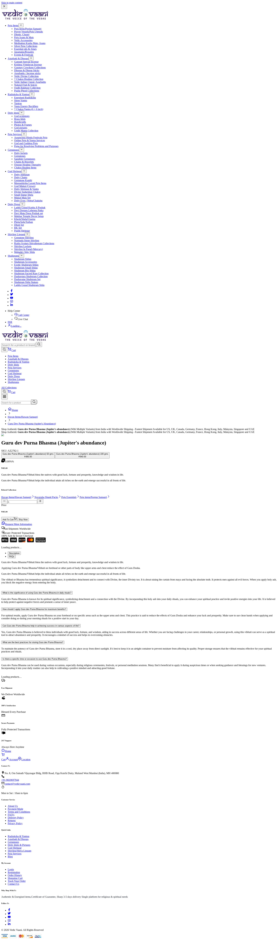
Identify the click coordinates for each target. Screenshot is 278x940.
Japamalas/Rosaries (24, 52)
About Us (13, 806)
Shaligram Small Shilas (26, 267)
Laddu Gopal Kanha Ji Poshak (29, 207)
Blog (10, 856)
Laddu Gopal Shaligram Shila (29, 285)
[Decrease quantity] (4, 501)
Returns (12, 820)
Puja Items (13, 25)
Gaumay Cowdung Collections (30, 67)
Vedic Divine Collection (26, 76)
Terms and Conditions (19, 811)
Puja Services (14, 134)
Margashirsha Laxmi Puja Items (30, 183)
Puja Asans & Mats (24, 37)
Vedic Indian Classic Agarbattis (30, 82)
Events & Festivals (23, 54)
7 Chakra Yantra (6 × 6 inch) (28, 109)
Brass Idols (19, 119)
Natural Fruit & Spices (25, 85)
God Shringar (15, 171)
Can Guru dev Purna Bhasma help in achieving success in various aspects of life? (41, 626)
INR (10, 322)
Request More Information (18, 524)
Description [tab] (14, 553)
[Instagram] (11, 301)
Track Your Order (17, 881)
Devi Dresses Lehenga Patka (28, 210)
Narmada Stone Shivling (26, 240)
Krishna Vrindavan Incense (28, 64)
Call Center (23, 315)
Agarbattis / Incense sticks (27, 73)
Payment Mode (15, 809)
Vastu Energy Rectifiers (26, 106)
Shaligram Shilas (22, 259)
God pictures (20, 127)
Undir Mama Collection (26, 130)
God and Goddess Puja (26, 143)
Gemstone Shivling (24, 237)
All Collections (9, 387)
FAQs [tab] (11, 556)
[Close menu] (4, 6)
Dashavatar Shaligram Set (27, 279)
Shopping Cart (15, 878)
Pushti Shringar (22, 230)
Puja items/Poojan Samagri (27, 28)
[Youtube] (11, 298)
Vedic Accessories (23, 40)
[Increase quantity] (40, 501)
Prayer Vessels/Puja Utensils (28, 31)
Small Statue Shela (23, 194)
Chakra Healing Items (25, 167)
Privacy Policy (15, 823)
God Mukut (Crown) (24, 186)
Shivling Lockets (22, 246)
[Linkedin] (11, 305)
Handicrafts (20, 122)
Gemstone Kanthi (23, 180)
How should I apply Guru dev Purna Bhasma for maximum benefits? (34, 609)
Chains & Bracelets (24, 161)
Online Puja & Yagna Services (29, 140)
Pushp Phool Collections (26, 90)
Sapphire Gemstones (24, 159)
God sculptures (21, 116)
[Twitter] (11, 294)
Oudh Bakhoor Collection (27, 87)
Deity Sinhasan (22, 174)
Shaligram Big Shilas (25, 270)
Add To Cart (8, 519)
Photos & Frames (23, 124)
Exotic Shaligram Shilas (26, 264)
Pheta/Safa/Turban (23, 222)
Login (11, 869)
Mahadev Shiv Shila (24, 252)
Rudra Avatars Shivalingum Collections (34, 243)
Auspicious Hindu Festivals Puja (30, 137)
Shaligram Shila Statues (26, 282)
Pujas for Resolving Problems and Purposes (36, 146)
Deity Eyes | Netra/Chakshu (28, 200)
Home (15, 410)
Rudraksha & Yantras (18, 94)
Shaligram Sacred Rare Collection (31, 273)
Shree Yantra (20, 100)
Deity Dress (14, 204)
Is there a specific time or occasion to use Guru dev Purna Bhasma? (35, 659)
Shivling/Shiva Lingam (19, 850)
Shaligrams (13, 255)
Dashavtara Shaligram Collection (31, 276)
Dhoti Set (19, 225)
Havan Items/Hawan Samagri (23, 417)
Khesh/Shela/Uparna (24, 219)
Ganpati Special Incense (26, 61)
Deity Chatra (20, 177)
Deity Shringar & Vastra (26, 189)
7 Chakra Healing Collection (28, 79)
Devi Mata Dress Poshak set (28, 213)
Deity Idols (13, 113)
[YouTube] (9, 917)
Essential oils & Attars (25, 49)
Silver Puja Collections (25, 46)
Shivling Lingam (16, 234)
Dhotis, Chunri (21, 34)
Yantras (18, 103)
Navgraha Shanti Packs (46, 497)
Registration (14, 872)
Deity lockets (21, 153)
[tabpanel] (139, 574)
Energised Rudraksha (25, 97)
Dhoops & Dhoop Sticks (26, 70)
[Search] (39, 344)
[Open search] (4, 349)
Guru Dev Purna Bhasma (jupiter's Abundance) (32, 423)
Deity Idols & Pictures (19, 845)
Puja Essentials (68, 497)
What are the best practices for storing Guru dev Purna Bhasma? (33, 642)
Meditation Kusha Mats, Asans (29, 43)
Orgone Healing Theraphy (27, 164)
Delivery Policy (16, 817)
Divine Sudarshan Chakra (27, 192)
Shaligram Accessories (25, 262)
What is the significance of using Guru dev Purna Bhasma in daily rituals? (37, 593)
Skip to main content (11, 2)
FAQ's (11, 814)
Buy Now (23, 519)
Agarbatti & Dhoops (18, 58)
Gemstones (13, 150)
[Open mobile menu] (4, 396)
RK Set (18, 227)
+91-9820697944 (10, 780)
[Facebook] (11, 291)
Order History (15, 875)
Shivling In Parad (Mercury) (28, 249)
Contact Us (13, 884)
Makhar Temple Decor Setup (29, 216)
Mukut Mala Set (22, 197)
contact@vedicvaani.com (17, 783)
